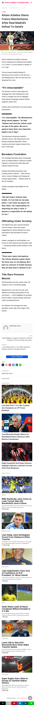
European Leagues (14, 7)
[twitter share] (3, 365)
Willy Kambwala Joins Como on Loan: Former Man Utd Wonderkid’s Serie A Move (16, 501)
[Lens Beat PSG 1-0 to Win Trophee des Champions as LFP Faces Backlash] (17, 394)
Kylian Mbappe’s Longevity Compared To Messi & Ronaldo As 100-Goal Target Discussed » (17, 339)
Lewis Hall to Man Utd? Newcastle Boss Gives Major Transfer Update (15, 644)
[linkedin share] (13, 365)
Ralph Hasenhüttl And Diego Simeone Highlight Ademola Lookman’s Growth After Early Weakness (17, 465)
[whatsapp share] (17, 365)
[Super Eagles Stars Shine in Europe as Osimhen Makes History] (17, 664)
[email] (8, 703)
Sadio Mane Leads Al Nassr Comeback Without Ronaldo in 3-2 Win (16, 609)
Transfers (5, 638)
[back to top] (30, 698)
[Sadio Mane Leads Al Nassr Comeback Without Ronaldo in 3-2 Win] (17, 592)
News (3, 602)
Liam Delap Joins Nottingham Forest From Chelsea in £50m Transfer (16, 537)
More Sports (5, 566)
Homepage (4, 7)
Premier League (6, 530)
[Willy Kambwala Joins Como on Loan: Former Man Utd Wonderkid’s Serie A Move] (17, 484)
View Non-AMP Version (22, 698)
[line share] (20, 365)
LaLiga (23, 7)
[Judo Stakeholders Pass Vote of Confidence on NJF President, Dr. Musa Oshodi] (17, 556)
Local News (5, 674)
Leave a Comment (17, 356)
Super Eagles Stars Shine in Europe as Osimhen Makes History (15, 680)
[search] (31, 3)
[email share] (6, 365)
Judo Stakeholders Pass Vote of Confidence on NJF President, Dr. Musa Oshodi (16, 573)
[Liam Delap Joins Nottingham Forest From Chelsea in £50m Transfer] (17, 520)
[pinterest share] (10, 365)
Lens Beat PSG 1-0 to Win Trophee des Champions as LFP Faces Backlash (15, 407)
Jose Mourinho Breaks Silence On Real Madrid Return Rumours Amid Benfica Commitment (15, 436)
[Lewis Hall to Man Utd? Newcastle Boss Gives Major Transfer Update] (17, 628)
